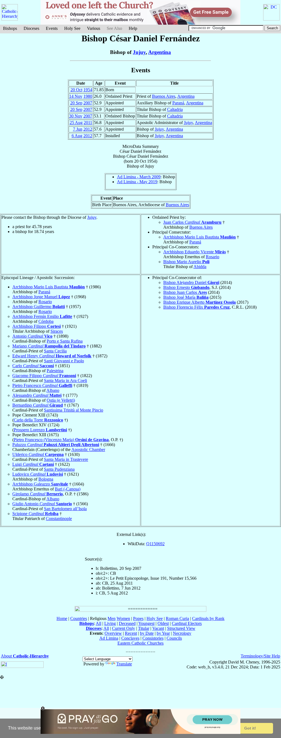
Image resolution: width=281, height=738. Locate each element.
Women (123, 618)
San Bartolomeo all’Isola (65, 508)
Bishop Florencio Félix (196, 307)
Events (52, 28)
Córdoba (46, 321)
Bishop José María (186, 297)
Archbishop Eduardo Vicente (194, 251)
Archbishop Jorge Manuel (41, 296)
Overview (113, 633)
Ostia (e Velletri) (61, 400)
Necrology (182, 633)
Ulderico (38, 454)
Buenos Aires (163, 96)
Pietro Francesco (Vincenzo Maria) (61, 439)
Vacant (158, 628)
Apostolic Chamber (88, 449)
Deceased (127, 623)
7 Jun (77, 129)
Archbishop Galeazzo (40, 484)
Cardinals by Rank (208, 618)
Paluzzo (55, 444)
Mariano (49, 346)
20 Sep (76, 102)
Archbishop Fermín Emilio (42, 316)
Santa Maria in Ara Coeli (65, 380)
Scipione (35, 513)
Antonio (32, 336)
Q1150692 (155, 543)
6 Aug (77, 135)
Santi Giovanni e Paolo (64, 360)
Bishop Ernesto (186, 287)
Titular (143, 628)
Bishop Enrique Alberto (199, 302)
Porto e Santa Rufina (65, 341)
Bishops (10, 28)
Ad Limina (108, 638)
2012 (87, 129)
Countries (78, 618)
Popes (138, 618)
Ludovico (37, 474)
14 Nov (75, 96)
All (98, 623)
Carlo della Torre (38, 420)
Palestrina (55, 370)
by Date (147, 633)
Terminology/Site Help (260, 656)
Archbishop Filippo (36, 326)
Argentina (159, 52)
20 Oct (76, 89)
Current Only (123, 628)
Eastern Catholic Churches (140, 643)
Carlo (33, 365)
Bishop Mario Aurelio (186, 261)
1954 (87, 89)
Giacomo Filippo (44, 375)
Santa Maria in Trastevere (66, 459)
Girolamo (37, 494)
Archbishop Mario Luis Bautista (199, 237)
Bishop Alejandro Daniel (191, 282)
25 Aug (76, 122)
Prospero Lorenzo (40, 429)
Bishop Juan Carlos (185, 292)
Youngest (146, 623)
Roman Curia (177, 618)
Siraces (56, 331)
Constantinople (59, 518)
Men (112, 618)
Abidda (199, 266)
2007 (87, 102)
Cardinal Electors (187, 623)
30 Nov (75, 116)
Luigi (33, 464)
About (25, 656)
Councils (174, 638)
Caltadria (175, 109)
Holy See (72, 28)
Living (110, 623)
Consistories (153, 638)
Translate (124, 664)
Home (62, 618)
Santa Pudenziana (59, 469)
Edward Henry (51, 356)
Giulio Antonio (42, 503)
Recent (131, 633)
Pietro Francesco (42, 385)
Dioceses (31, 28)
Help (133, 28)
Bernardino (37, 405)
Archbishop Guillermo (38, 306)
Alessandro (36, 395)
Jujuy (139, 52)
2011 (88, 122)
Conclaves (130, 638)
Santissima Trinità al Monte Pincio (73, 410)
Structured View (181, 628)
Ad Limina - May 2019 (137, 181)
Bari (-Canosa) (67, 489)
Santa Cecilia (55, 351)
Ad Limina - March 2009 (139, 176)
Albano (52, 390)
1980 (87, 96)
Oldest (163, 623)
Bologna (45, 479)
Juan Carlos (192, 222)
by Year (163, 633)
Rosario (212, 256)
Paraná (178, 102)
